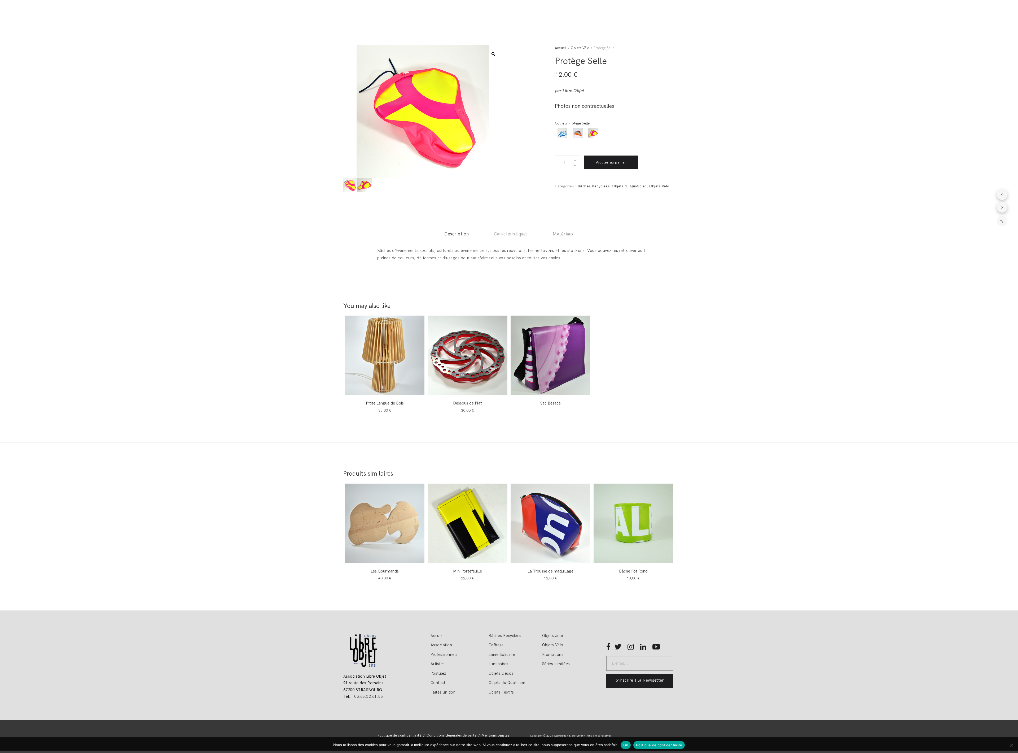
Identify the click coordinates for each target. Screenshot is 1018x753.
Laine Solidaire (502, 654)
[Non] (1011, 745)
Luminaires (498, 663)
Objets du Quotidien (629, 186)
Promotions (553, 654)
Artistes (438, 663)
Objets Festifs (501, 692)
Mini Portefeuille (467, 571)
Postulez (438, 673)
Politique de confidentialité (399, 735)
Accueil (561, 48)
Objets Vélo (580, 48)
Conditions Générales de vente (451, 735)
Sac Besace (550, 403)
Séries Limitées (556, 663)
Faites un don (443, 692)
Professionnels (444, 654)
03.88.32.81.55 (368, 696)
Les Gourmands (385, 571)
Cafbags (496, 645)
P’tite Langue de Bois (385, 403)
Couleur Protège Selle (572, 123)
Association (441, 645)
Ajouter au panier (611, 162)
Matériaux (563, 234)
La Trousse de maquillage (550, 571)
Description (456, 234)
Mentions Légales (495, 735)
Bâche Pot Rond (633, 571)
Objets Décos (501, 673)
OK (625, 745)
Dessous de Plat (467, 403)
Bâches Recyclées (594, 186)
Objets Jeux (553, 635)
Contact (438, 682)
